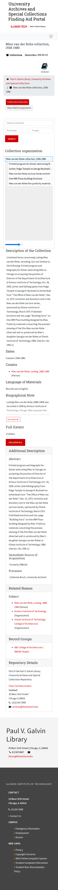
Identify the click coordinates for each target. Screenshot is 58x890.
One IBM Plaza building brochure (25, 178)
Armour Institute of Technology (30, 611)
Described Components (19, 107)
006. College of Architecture (28, 647)
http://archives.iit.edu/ (20, 685)
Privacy (19, 849)
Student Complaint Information (32, 862)
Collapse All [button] (15, 442)
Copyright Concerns (25, 854)
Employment (22, 833)
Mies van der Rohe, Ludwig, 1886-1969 (30, 371)
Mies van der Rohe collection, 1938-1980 (26, 159)
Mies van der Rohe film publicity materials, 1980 (33, 183)
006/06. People (21, 651)
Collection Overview (17, 102)
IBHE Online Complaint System (31, 858)
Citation (45, 71)
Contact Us (15, 816)
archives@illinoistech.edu (25, 706)
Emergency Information (28, 828)
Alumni (19, 837)
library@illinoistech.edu (20, 756)
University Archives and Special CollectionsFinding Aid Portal (27, 11)
